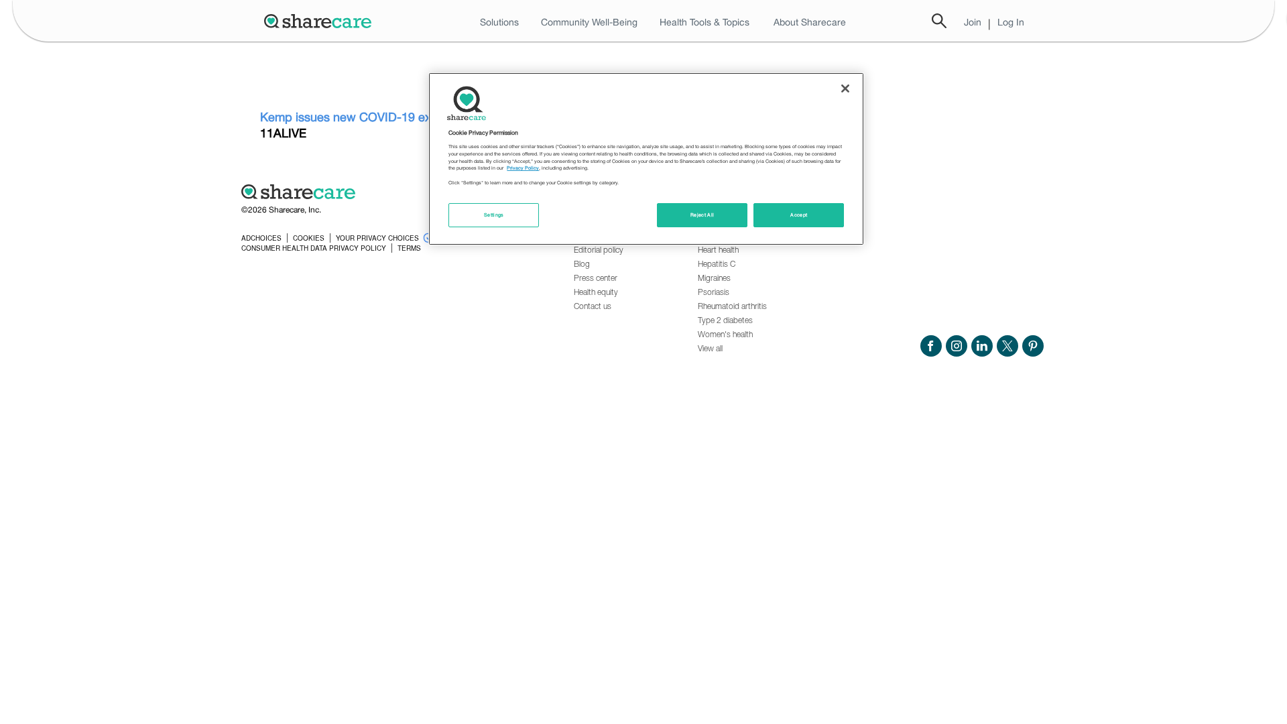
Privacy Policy (523, 168)
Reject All (702, 215)
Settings (494, 215)
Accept (798, 215)
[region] (646, 158)
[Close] (845, 88)
